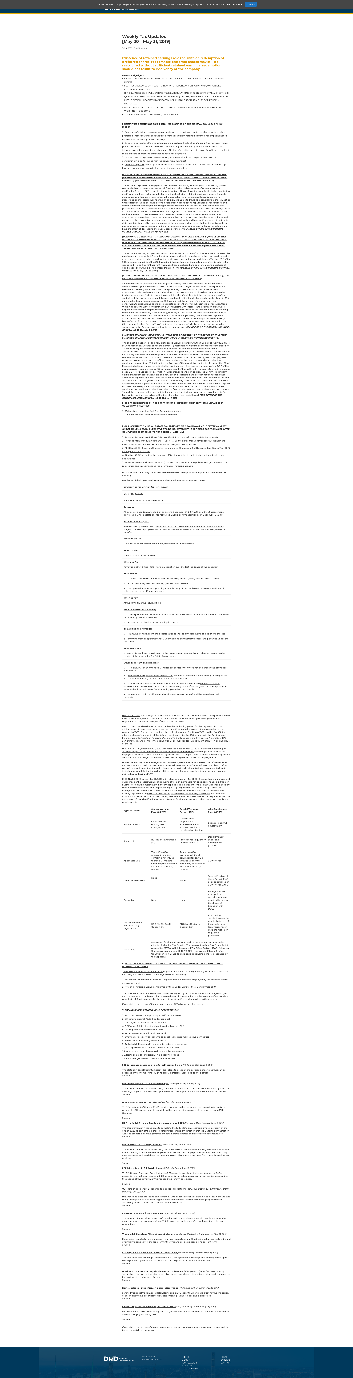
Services (198, 6)
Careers (223, 6)
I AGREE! (250, 4)
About (166, 6)
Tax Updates (140, 48)
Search (247, 9)
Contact (237, 6)
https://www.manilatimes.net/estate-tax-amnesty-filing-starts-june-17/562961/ (172, 1229)
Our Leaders (182, 6)
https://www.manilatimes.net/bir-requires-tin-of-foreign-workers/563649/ (170, 1163)
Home (155, 6)
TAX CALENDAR (190, 1368)
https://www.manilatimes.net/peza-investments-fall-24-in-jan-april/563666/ (170, 1184)
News (211, 6)
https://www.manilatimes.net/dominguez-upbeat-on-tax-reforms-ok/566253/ (172, 1118)
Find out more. (234, 4)
